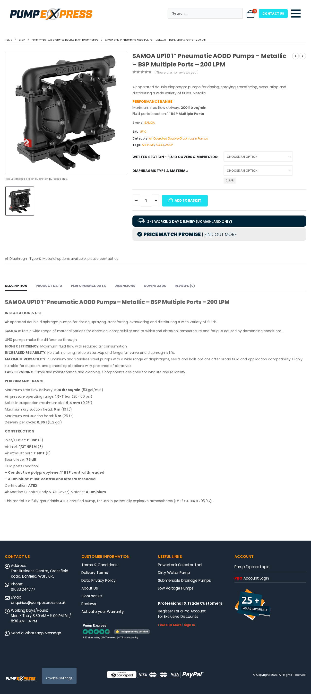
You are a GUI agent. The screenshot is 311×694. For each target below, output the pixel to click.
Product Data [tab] (49, 285)
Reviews (88, 603)
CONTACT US (273, 13)
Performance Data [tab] (88, 285)
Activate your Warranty (102, 611)
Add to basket (188, 200)
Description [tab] (16, 285)
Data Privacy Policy (98, 580)
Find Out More (170, 625)
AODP (169, 145)
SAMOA (149, 123)
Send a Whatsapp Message (36, 633)
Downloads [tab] (155, 285)
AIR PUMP (148, 145)
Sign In (189, 625)
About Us (89, 588)
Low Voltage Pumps (176, 588)
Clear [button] (229, 180)
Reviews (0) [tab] (185, 285)
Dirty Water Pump (174, 572)
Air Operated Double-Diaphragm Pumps (178, 138)
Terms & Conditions (99, 564)
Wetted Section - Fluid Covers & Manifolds (174, 156)
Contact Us (91, 596)
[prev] (295, 56)
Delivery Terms (94, 572)
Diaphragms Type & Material (159, 170)
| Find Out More (219, 234)
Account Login (251, 578)
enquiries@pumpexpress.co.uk (38, 602)
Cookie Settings (59, 678)
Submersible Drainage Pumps (184, 580)
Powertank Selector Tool (180, 564)
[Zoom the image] (51, 8)
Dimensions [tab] (124, 285)
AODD (160, 145)
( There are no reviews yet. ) (176, 72)
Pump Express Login (251, 566)
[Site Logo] (20, 678)
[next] (302, 56)
